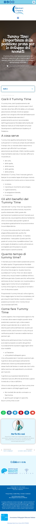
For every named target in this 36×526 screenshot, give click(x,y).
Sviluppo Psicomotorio (19, 66)
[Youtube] (10, 2)
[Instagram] (5, 2)
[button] (3, 413)
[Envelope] (13, 2)
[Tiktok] (8, 2)
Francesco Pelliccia (22, 497)
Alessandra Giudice (19, 496)
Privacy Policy (9, 493)
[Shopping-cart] (34, 2)
